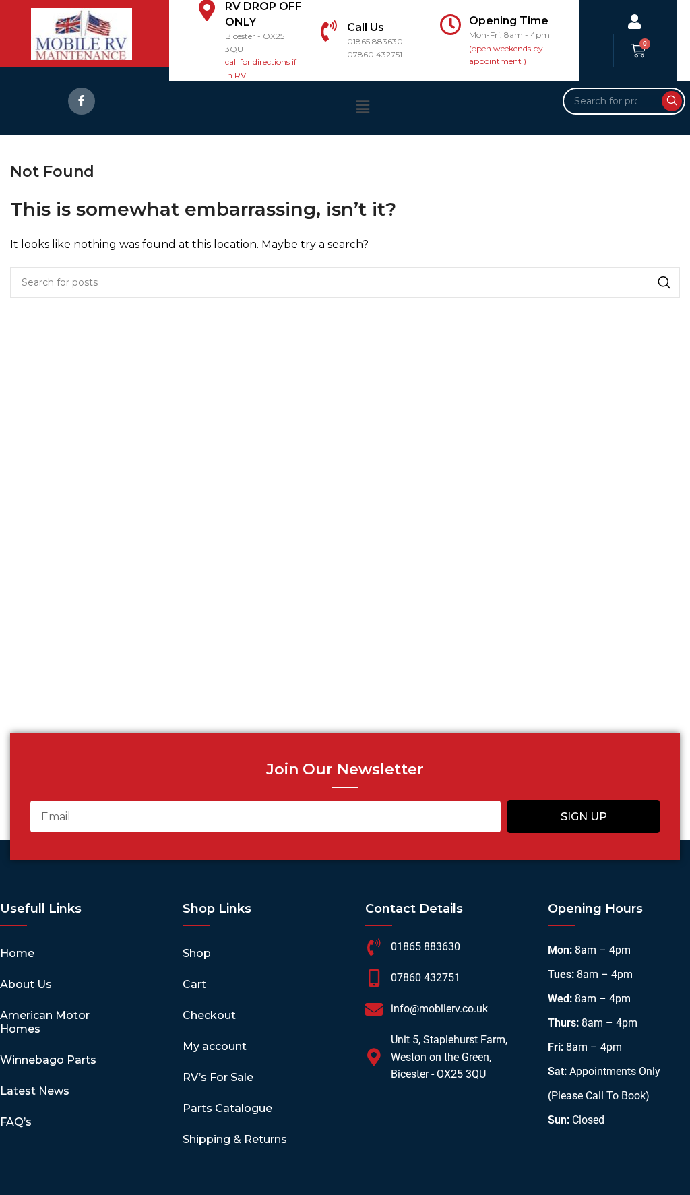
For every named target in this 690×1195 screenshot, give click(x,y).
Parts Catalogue (227, 1108)
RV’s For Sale (218, 1077)
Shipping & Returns (235, 1139)
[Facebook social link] (81, 101)
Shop (197, 953)
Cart (194, 984)
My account (215, 1046)
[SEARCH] (672, 101)
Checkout (209, 1015)
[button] (362, 107)
